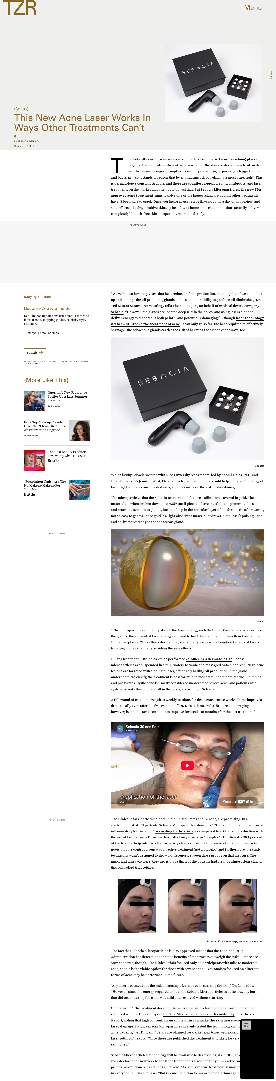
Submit (32, 352)
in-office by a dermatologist (209, 659)
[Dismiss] (270, 1022)
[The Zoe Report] (19, 7)
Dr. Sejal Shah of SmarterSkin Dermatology (199, 1014)
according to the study (174, 831)
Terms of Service (80, 361)
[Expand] (244, 1022)
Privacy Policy (34, 363)
